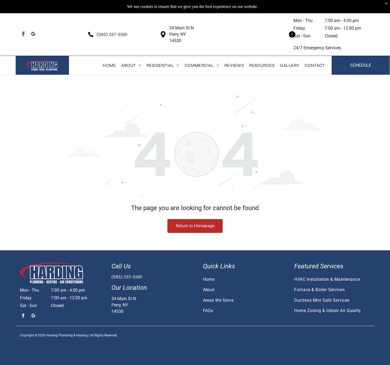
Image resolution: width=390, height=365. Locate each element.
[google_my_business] (33, 34)
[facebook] (23, 34)
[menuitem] (109, 65)
